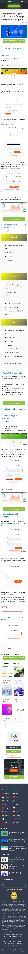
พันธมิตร (14, 941)
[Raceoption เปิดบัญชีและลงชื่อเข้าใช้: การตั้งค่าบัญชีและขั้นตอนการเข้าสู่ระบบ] (4, 840)
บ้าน (2, 10)
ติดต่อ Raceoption (6, 952)
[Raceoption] (14, 743)
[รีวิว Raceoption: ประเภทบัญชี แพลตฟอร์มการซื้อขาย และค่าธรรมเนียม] (19, 709)
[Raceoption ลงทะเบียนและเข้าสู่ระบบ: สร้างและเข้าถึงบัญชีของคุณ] (7, 672)
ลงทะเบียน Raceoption (14, 6)
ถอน (21, 934)
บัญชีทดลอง (19, 943)
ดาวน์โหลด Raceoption (16, 945)
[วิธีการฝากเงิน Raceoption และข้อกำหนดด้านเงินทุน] (19, 672)
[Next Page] (5, 724)
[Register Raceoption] (14, 767)
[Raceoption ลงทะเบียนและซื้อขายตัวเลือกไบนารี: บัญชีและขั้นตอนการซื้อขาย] (7, 690)
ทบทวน (20, 936)
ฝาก (10, 936)
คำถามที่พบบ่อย (11, 943)
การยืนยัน (13, 939)
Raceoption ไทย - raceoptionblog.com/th (11, 949)
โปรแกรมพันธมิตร (6, 934)
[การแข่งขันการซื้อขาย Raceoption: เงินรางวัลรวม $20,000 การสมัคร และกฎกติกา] (4, 848)
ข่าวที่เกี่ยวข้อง (6, 663)
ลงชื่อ (4, 941)
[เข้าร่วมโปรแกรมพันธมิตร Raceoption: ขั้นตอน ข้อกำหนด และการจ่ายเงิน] (19, 690)
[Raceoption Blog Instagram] (22, 952)
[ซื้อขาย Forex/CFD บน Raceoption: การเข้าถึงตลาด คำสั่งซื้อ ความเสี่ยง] (4, 859)
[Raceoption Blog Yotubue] (17, 952)
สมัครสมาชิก (15, 934)
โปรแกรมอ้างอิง (6, 945)
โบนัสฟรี (14, 755)
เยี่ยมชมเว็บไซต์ (13, 747)
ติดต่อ (19, 941)
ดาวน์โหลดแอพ (6, 939)
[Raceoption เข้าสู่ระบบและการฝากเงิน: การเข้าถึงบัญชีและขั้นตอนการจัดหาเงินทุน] (7, 709)
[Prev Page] (2, 724)
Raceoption (5, 932)
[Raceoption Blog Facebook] (12, 952)
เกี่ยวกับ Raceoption (14, 932)
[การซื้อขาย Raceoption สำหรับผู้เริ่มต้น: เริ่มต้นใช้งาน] (4, 866)
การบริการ (15, 936)
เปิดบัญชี (14, 751)
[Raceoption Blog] (14, 890)
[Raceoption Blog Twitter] (15, 952)
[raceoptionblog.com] (7, 2)
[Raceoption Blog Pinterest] (24, 952)
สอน (6, 10)
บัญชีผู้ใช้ (9, 941)
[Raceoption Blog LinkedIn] (19, 952)
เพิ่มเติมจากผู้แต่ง (15, 663)
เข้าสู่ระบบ (5, 936)
